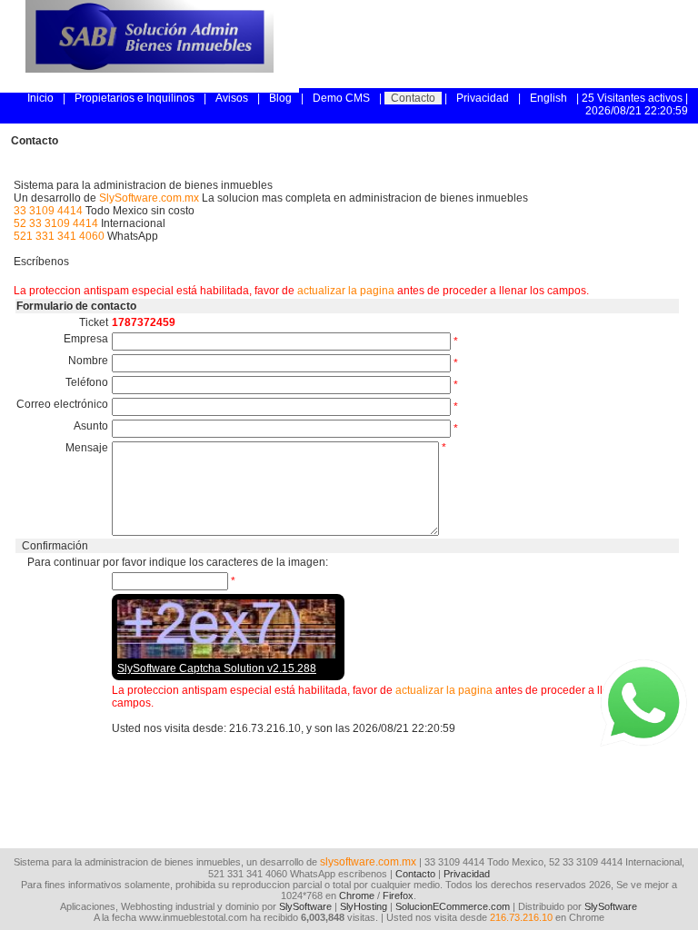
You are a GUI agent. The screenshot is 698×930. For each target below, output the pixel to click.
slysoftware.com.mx (368, 862)
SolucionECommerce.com (452, 906)
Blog (280, 98)
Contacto (413, 98)
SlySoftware (305, 906)
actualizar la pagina (345, 290)
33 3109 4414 (48, 210)
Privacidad (482, 98)
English (548, 98)
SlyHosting (363, 906)
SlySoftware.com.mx (149, 198)
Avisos (231, 98)
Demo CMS (341, 98)
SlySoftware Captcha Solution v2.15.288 (216, 668)
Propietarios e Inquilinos (134, 98)
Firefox (398, 895)
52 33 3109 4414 (56, 223)
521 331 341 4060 (59, 236)
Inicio (40, 98)
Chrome (356, 895)
